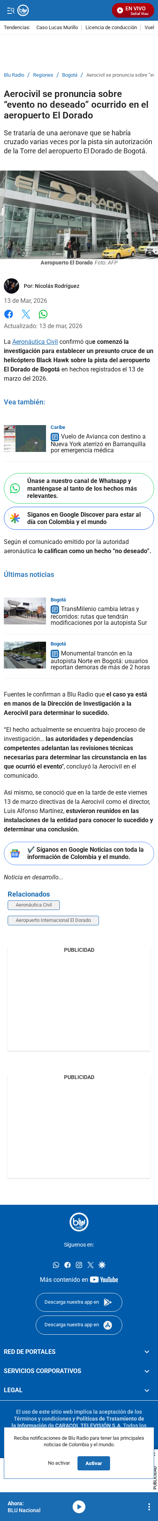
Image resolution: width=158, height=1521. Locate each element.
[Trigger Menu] (10, 10)
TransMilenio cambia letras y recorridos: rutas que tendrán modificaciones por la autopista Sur (99, 616)
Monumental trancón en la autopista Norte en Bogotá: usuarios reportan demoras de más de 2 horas (100, 660)
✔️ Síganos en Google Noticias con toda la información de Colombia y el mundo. (85, 853)
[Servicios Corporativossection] (146, 1371)
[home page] (79, 1222)
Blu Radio (14, 75)
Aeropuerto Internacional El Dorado (53, 920)
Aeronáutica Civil (35, 341)
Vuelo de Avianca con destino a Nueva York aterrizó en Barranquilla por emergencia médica (98, 443)
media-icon (79, 1507)
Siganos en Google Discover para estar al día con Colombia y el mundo (84, 518)
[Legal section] (146, 1390)
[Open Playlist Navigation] (149, 1507)
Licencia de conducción (111, 28)
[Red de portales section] (146, 1351)
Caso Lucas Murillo (57, 28)
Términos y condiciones (42, 1418)
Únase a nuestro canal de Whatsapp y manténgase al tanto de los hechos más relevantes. (82, 488)
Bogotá (69, 75)
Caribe (58, 427)
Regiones (43, 75)
